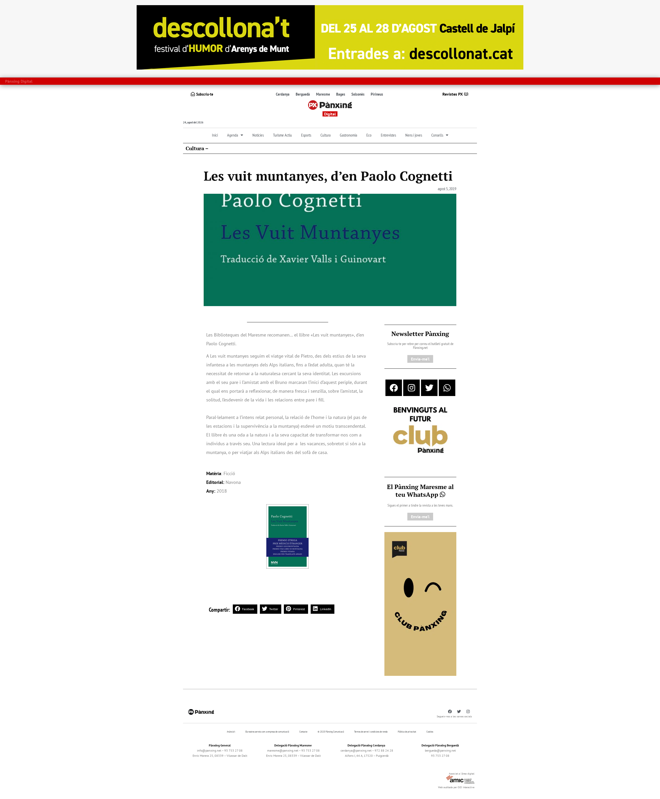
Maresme (323, 94)
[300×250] (420, 430)
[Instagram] (411, 388)
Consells (437, 135)
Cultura (325, 135)
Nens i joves (413, 135)
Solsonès (358, 94)
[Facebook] (393, 388)
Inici (215, 135)
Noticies (258, 135)
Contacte (303, 731)
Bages (340, 94)
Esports (306, 135)
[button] (245, 609)
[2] (420, 603)
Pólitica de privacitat (407, 731)
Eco (369, 135)
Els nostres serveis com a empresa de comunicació (267, 731)
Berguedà (303, 94)
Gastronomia (348, 135)
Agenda (232, 135)
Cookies (429, 731)
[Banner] (330, 36)
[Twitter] (429, 388)
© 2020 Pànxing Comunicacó (331, 731)
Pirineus (377, 94)
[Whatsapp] (447, 388)
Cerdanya (283, 94)
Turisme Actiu (282, 135)
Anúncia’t (231, 731)
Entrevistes (388, 135)
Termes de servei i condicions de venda (370, 731)
